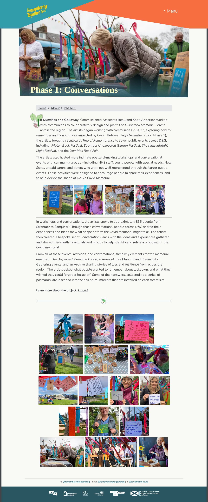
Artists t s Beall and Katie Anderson (129, 120)
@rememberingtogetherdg (76, 481)
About (55, 108)
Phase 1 (70, 108)
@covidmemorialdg (138, 481)
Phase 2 (83, 290)
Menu (172, 11)
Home (42, 108)
